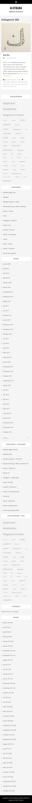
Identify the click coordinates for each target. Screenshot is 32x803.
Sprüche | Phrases (8, 230)
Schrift (5, 161)
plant (4, 157)
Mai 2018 (6, 273)
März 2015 (6, 409)
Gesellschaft (15, 146)
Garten (22, 142)
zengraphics (7, 181)
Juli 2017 (6, 306)
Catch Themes (19, 800)
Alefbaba (16, 8)
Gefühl (5, 146)
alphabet (5, 120)
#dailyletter (13, 82)
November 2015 (8, 371)
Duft (22, 84)
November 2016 (8, 329)
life (12, 154)
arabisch (13, 84)
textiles (17, 177)
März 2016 (6, 353)
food (4, 86)
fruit (7, 86)
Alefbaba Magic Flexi (9, 192)
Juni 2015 (6, 395)
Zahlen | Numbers (8, 248)
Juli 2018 (6, 268)
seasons (22, 161)
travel (25, 177)
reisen (19, 157)
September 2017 (8, 296)
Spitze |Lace (7, 225)
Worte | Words (7, 244)
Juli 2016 (6, 339)
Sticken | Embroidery (9, 234)
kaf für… (7, 55)
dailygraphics (17, 129)
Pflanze (19, 154)
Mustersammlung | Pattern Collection (14, 206)
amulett (13, 120)
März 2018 (6, 278)
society (5, 165)
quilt (11, 157)
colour (18, 84)
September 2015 (8, 381)
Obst (11, 86)
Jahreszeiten (8, 150)
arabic (8, 84)
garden (14, 142)
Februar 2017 (7, 315)
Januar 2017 (7, 320)
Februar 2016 (7, 357)
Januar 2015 (7, 418)
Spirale (22, 165)
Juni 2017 (6, 310)
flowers (14, 138)
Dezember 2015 (8, 367)
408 (4, 84)
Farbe (25, 84)
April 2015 (6, 404)
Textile (5, 239)
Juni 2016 (6, 343)
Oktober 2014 (7, 432)
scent (15, 86)
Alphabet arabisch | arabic (13, 80)
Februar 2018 (7, 282)
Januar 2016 (7, 362)
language (20, 150)
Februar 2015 (7, 413)
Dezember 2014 (8, 423)
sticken (22, 169)
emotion (18, 133)
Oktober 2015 (7, 376)
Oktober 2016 (7, 334)
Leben (5, 154)
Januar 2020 (7, 264)
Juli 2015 (6, 390)
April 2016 (6, 348)
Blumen (17, 125)
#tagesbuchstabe (23, 82)
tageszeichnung (16, 173)
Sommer (14, 165)
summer (5, 173)
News (5, 216)
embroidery (7, 133)
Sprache (6, 169)
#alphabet (6, 82)
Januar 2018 (7, 287)
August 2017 (7, 301)
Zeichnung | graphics (9, 253)
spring (14, 169)
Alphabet (6, 197)
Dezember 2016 (8, 325)
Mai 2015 (6, 399)
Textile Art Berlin (7, 177)
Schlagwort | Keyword (10, 220)
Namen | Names (8, 211)
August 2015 (7, 385)
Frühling (5, 142)
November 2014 (8, 427)
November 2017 (8, 292)
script (13, 161)
